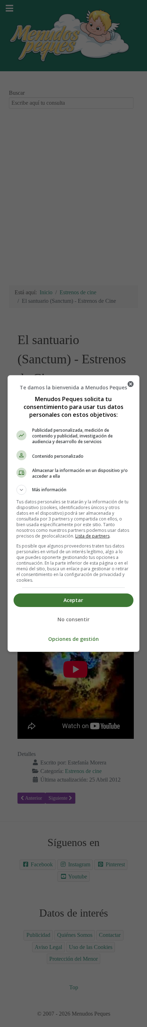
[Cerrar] (130, 384)
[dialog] (73, 513)
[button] (73, 490)
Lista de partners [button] (92, 536)
